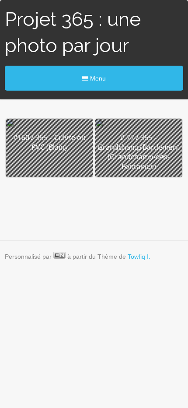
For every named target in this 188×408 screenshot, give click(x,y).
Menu (97, 78)
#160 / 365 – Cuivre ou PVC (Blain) (49, 142)
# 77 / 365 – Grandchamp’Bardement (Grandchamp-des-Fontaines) (138, 152)
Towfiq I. (139, 256)
